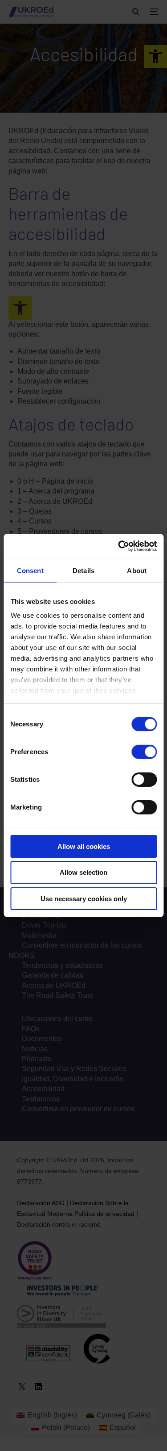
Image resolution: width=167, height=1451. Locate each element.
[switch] (144, 751)
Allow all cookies (83, 846)
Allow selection (83, 872)
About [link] (137, 570)
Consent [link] (30, 570)
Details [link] (83, 570)
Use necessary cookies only (84, 899)
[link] (119, 546)
